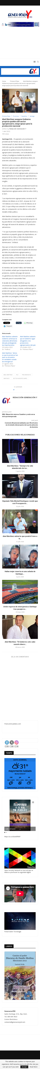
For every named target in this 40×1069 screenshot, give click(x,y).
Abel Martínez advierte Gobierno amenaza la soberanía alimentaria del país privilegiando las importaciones (10, 341)
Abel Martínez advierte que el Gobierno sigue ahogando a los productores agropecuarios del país (28, 341)
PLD (17, 375)
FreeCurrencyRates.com (12, 724)
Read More (33, 1067)
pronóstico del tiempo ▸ (20, 788)
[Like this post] (16, 390)
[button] (33, 802)
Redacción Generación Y (17, 129)
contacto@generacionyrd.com (14, 1022)
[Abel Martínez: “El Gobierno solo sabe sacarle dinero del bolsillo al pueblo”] (20, 627)
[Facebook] (14, 3)
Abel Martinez (8, 375)
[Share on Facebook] (19, 390)
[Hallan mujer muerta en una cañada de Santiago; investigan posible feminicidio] (20, 557)
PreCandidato (26, 375)
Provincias (16, 116)
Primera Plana (14, 81)
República (24, 116)
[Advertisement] (20, 44)
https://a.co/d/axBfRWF (12, 837)
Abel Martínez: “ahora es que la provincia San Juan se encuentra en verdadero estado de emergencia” (10, 357)
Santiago (32, 116)
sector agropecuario (20, 378)
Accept (24, 1067)
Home (4, 81)
